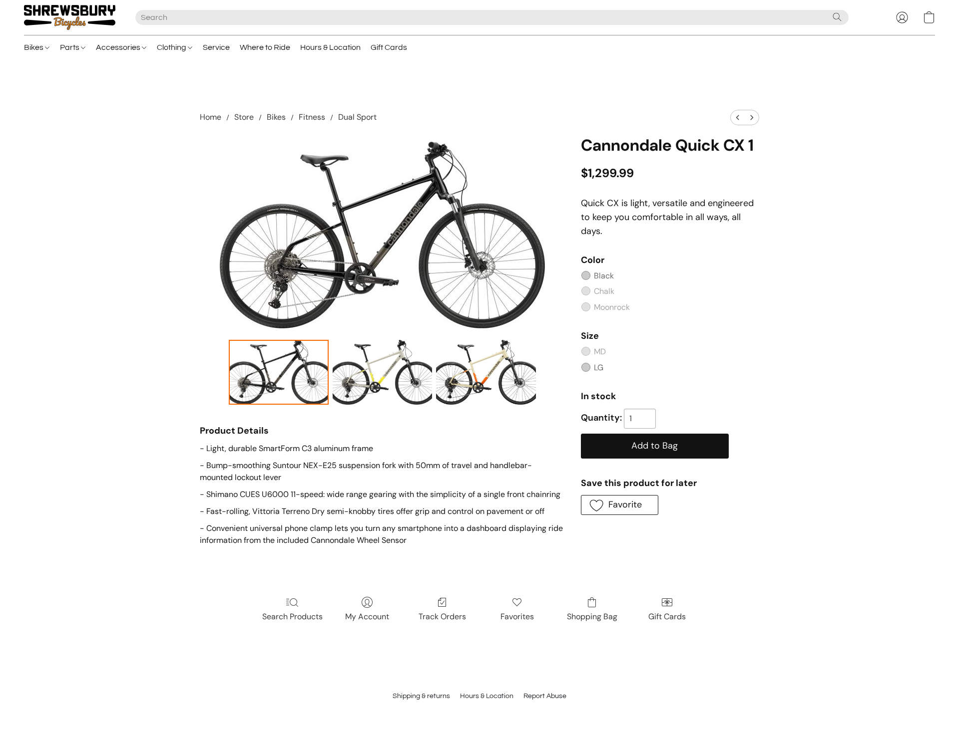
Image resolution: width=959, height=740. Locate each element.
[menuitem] (738, 117)
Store (244, 117)
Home (210, 117)
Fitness (312, 117)
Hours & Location (330, 47)
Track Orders (442, 616)
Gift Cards (389, 47)
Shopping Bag (592, 616)
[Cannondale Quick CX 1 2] (486, 372)
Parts (70, 47)
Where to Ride (265, 47)
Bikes (34, 47)
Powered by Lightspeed (479, 713)
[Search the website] (837, 17)
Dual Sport (357, 117)
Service (216, 47)
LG (598, 367)
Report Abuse (544, 696)
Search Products (292, 616)
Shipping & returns (421, 696)
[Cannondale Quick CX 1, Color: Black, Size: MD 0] (279, 372)
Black (604, 275)
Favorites (517, 616)
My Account (367, 616)
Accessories (119, 47)
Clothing (172, 47)
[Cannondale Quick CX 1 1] (383, 372)
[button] (69, 17)
